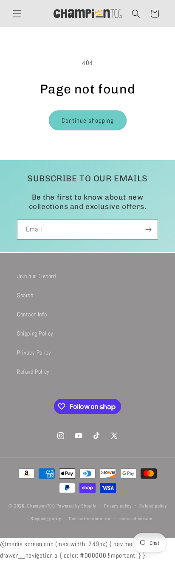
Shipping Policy (35, 333)
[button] (17, 13)
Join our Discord (36, 276)
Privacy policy (118, 506)
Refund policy (153, 506)
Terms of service (135, 519)
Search (25, 295)
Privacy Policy (34, 352)
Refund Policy (33, 371)
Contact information (89, 519)
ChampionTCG (41, 505)
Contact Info (32, 314)
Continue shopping (88, 120)
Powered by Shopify (76, 505)
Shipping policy (46, 519)
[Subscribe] (148, 230)
